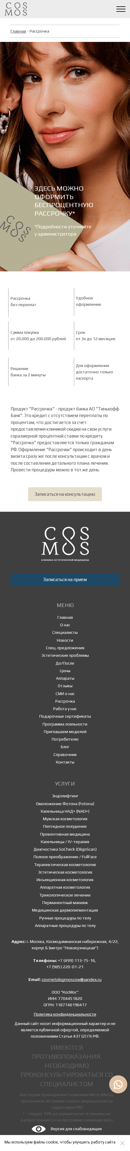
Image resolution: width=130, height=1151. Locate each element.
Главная (18, 31)
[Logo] (65, 544)
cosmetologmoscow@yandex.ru (72, 979)
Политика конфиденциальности (65, 1014)
